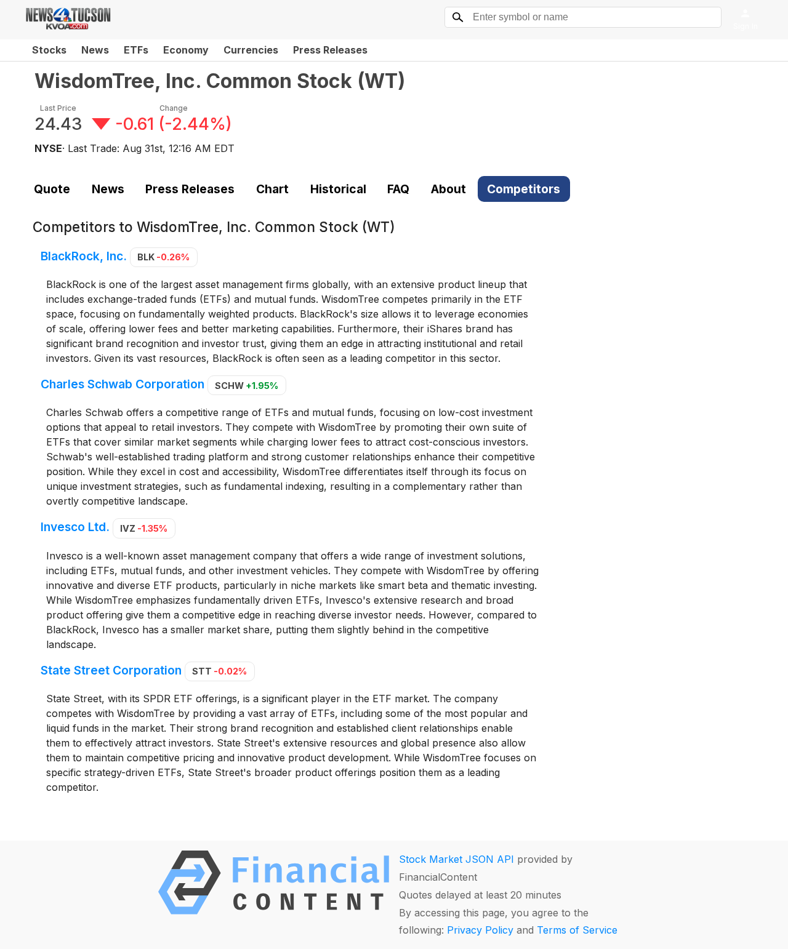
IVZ (143, 528)
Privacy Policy (480, 930)
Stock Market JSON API (456, 859)
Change (173, 108)
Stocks (49, 50)
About (448, 189)
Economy (186, 50)
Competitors (523, 189)
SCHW (246, 385)
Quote (52, 189)
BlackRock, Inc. (84, 256)
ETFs (136, 50)
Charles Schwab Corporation (122, 384)
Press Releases (330, 50)
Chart (272, 189)
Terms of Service (577, 930)
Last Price (58, 108)
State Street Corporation (111, 670)
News (95, 50)
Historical (338, 189)
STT (219, 671)
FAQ (398, 189)
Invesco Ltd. (75, 527)
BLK (163, 257)
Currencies (250, 50)
